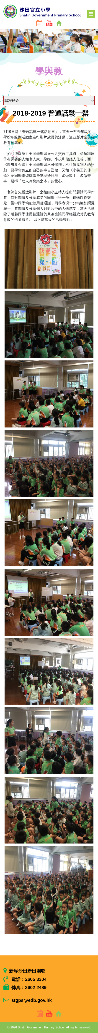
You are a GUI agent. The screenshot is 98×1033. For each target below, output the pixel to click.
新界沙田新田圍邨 (27, 971)
